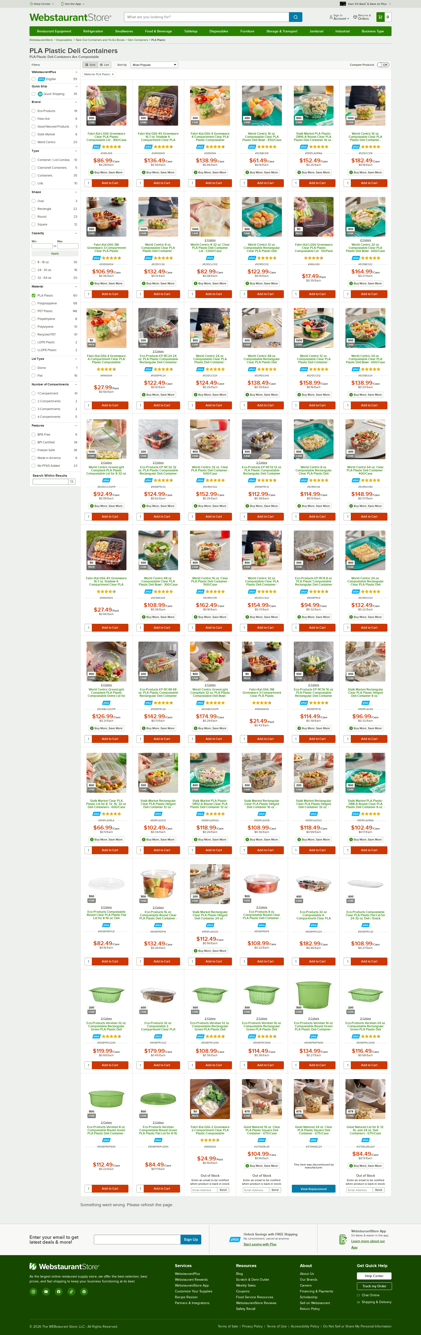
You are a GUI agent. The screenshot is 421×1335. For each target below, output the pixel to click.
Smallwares (124, 31)
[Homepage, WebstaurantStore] (70, 17)
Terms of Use (277, 1326)
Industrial (342, 31)
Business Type (373, 31)
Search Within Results (50, 475)
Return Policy (310, 1309)
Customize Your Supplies (193, 1291)
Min (34, 241)
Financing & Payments (316, 1291)
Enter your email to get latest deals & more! (53, 1239)
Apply (55, 253)
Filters (36, 64)
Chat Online (371, 1295)
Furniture (247, 31)
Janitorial (316, 31)
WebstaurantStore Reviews (256, 1303)
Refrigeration (93, 31)
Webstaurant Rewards (191, 1279)
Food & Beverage (158, 31)
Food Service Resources (254, 1297)
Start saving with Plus (260, 1244)
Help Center (42, 4)
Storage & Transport (282, 31)
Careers (306, 1285)
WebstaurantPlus (187, 1274)
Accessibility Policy (305, 1326)
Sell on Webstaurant (315, 1303)
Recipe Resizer (186, 1297)
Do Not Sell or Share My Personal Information (357, 1326)
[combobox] (206, 17)
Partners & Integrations (192, 1303)
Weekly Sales (246, 1285)
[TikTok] (71, 1292)
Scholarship (308, 1297)
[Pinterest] (84, 1292)
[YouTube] (46, 1292)
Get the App (73, 4)
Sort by (122, 64)
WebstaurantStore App (192, 1285)
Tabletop (190, 31)
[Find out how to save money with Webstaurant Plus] (96, 147)
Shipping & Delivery (377, 1302)
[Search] (72, 482)
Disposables (219, 31)
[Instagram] (33, 1292)
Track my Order (374, 1286)
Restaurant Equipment (54, 31)
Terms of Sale (228, 1326)
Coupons (243, 1291)
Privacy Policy (252, 1326)
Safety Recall (245, 1309)
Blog (239, 1274)
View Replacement (314, 1189)
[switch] (383, 64)
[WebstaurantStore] (90, 1266)
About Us (307, 1274)
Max (60, 241)
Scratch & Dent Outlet (252, 1279)
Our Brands (308, 1279)
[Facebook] (59, 1292)
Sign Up (191, 1239)
